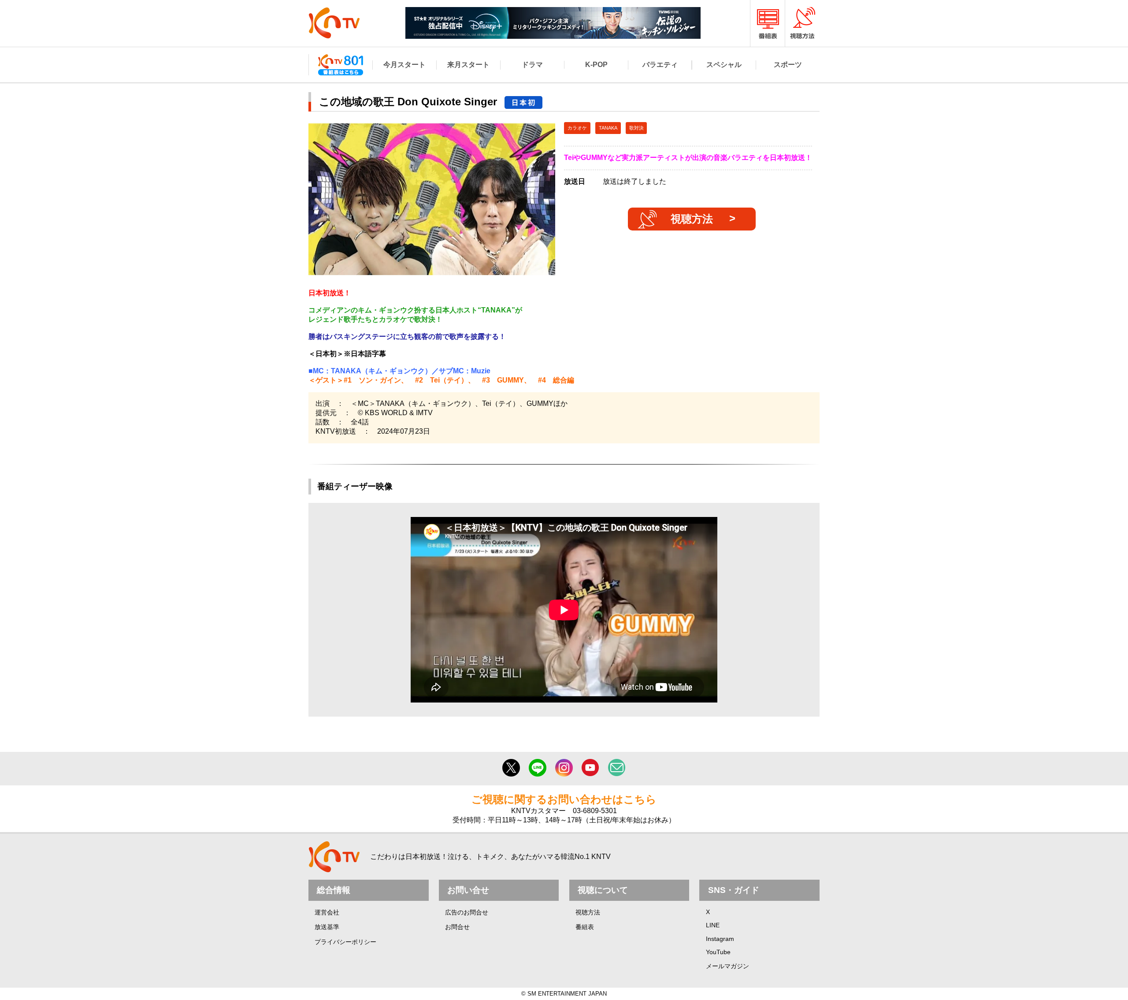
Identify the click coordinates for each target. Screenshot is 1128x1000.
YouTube (718, 951)
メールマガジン (727, 966)
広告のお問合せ (466, 912)
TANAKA (608, 127)
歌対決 (636, 127)
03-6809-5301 (595, 810)
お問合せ (457, 926)
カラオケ (577, 127)
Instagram (720, 938)
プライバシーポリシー (345, 941)
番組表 (584, 926)
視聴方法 (692, 219)
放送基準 (327, 926)
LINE (713, 925)
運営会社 (327, 912)
